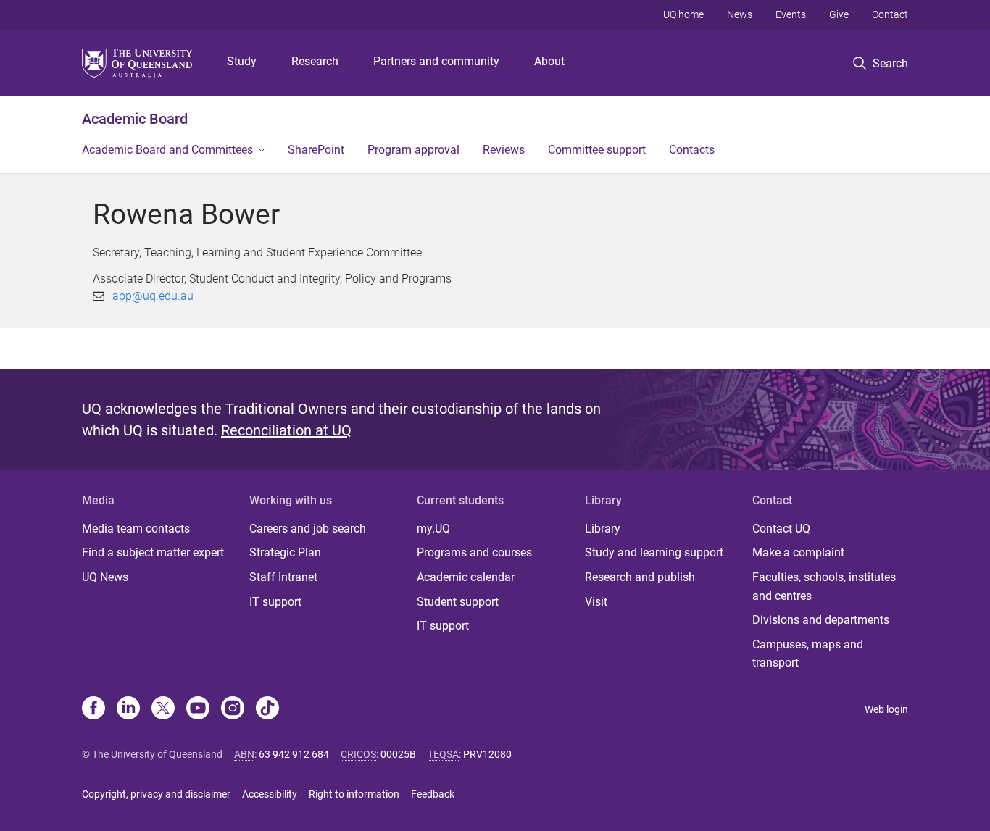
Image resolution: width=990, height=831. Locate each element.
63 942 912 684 (294, 754)
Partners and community (436, 61)
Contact (890, 14)
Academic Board (135, 119)
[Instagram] (232, 709)
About (549, 61)
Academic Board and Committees (167, 149)
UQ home (683, 14)
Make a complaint (798, 552)
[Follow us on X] (163, 709)
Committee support (597, 149)
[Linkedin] (128, 709)
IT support (275, 602)
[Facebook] (93, 709)
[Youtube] (197, 709)
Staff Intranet (283, 577)
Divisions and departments (820, 620)
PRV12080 (487, 754)
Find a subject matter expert (153, 552)
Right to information (354, 794)
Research (314, 61)
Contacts (692, 149)
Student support (458, 602)
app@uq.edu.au (153, 296)
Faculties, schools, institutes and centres (824, 586)
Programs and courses (474, 552)
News (739, 14)
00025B (398, 754)
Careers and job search (307, 528)
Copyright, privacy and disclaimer (156, 794)
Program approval (413, 149)
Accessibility (269, 794)
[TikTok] (267, 709)
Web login (886, 709)
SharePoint (316, 149)
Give (839, 14)
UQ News (105, 577)
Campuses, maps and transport (807, 654)
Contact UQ (781, 528)
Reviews (504, 149)
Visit (596, 602)
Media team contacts (136, 528)
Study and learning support (654, 552)
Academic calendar (466, 577)
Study (242, 61)
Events (790, 14)
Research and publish (640, 577)
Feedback (432, 794)
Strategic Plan (285, 552)
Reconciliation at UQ (286, 430)
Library (602, 528)
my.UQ (433, 528)
